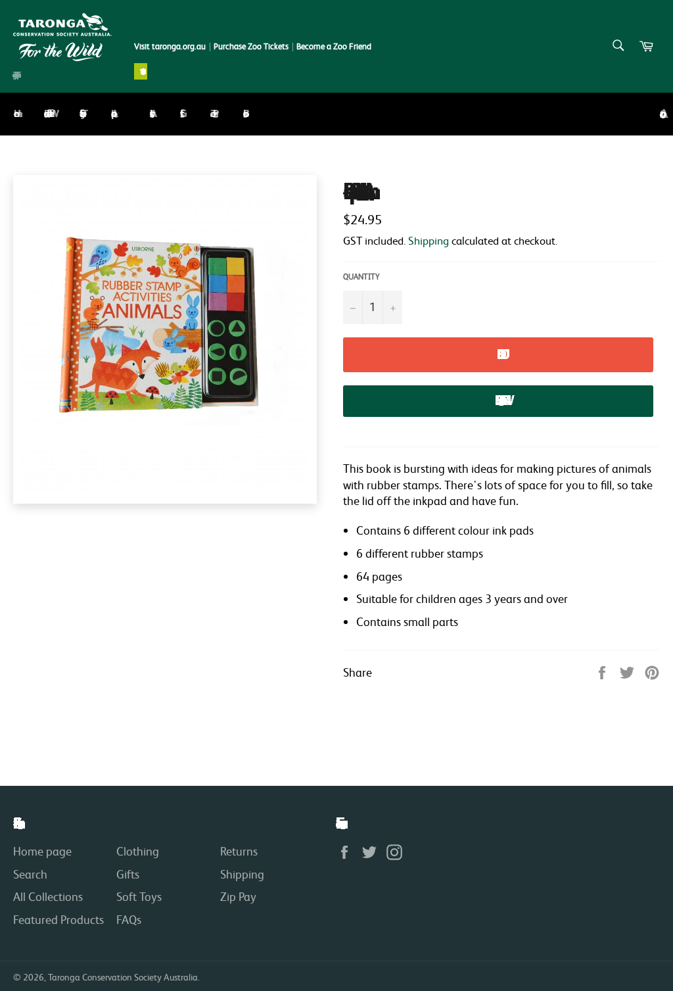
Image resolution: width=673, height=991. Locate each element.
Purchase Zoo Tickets (251, 46)
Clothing (137, 851)
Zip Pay (238, 896)
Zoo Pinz (211, 113)
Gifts (180, 114)
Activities (150, 114)
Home (14, 114)
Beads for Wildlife (46, 113)
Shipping (428, 240)
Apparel (112, 113)
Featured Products (58, 919)
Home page (42, 851)
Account (659, 114)
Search (30, 874)
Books (243, 114)
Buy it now (498, 400)
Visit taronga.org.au (170, 46)
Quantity (361, 276)
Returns (239, 851)
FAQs (128, 919)
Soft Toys (80, 113)
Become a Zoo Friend (333, 46)
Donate (140, 71)
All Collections (48, 896)
